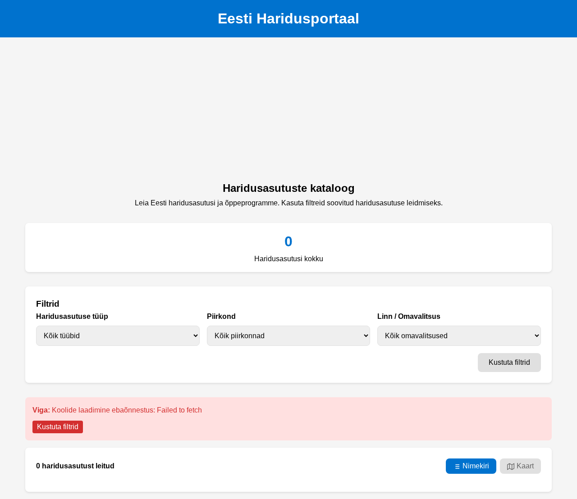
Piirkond (221, 316)
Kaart (525, 466)
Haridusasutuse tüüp (72, 316)
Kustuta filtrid (509, 362)
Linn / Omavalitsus (408, 316)
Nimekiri (476, 466)
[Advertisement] (288, 112)
